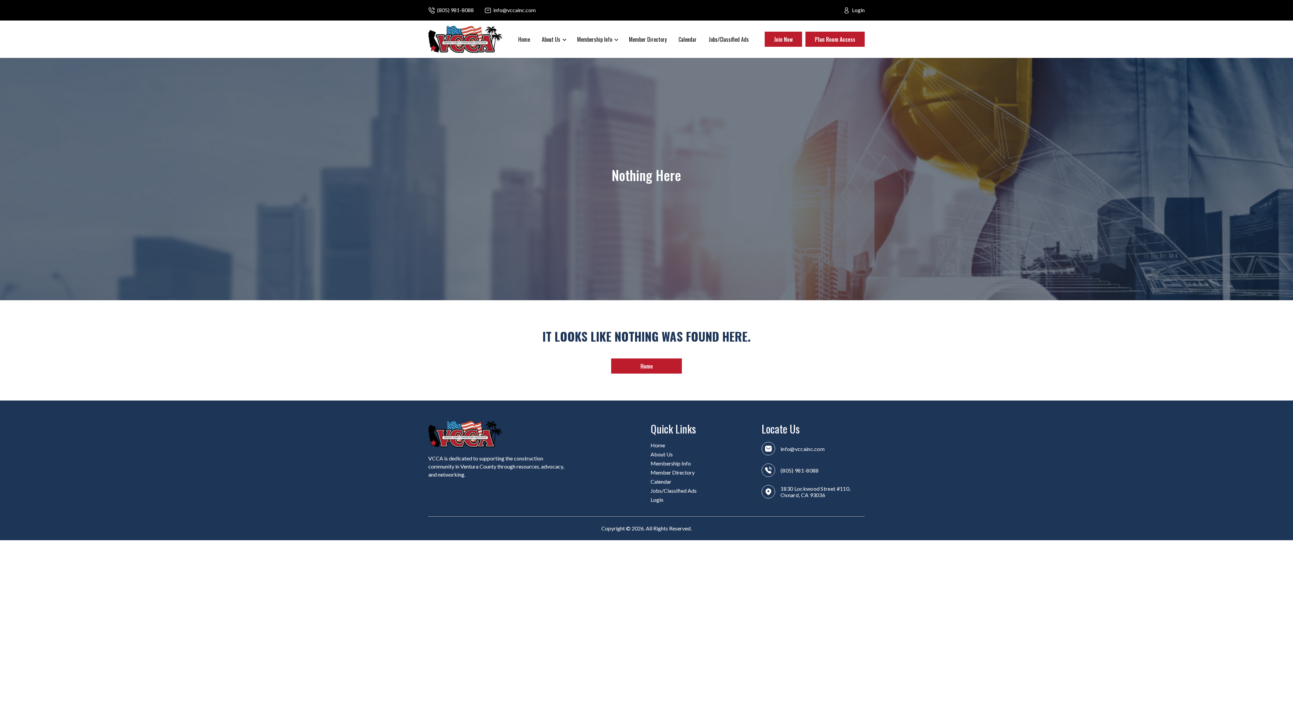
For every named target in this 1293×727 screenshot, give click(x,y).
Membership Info (671, 463)
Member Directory (648, 39)
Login (858, 10)
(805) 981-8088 (455, 10)
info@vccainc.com (514, 10)
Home (524, 39)
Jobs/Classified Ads (728, 39)
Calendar (687, 39)
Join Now (783, 39)
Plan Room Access (835, 39)
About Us (662, 454)
